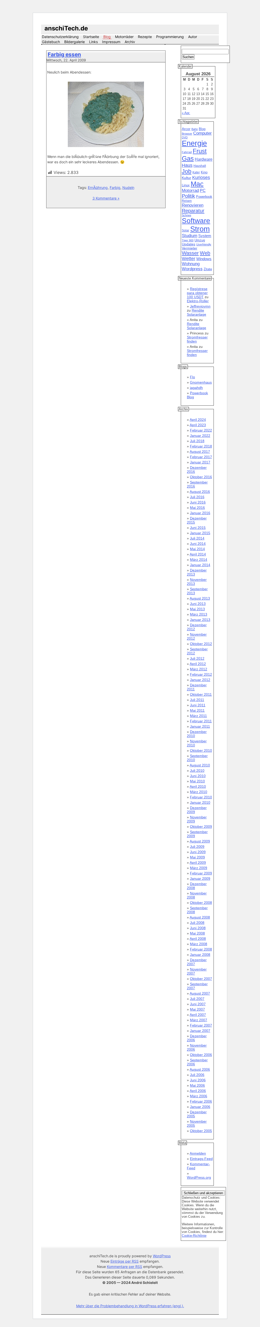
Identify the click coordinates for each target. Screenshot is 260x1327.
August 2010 (200, 765)
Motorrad (190, 190)
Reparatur (193, 210)
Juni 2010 (198, 776)
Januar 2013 (200, 620)
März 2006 (198, 1096)
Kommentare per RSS (124, 1266)
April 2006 (198, 1091)
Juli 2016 (197, 497)
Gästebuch (51, 42)
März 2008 (198, 944)
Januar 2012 (200, 680)
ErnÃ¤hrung (98, 187)
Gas (188, 158)
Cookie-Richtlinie (194, 1236)
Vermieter (189, 248)
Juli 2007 (197, 999)
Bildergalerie (74, 42)
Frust (200, 151)
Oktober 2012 (201, 644)
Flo (192, 377)
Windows (204, 259)
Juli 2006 (197, 1075)
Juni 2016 (198, 502)
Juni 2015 (198, 528)
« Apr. (186, 113)
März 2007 (198, 1020)
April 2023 (198, 425)
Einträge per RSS (124, 1261)
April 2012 (198, 664)
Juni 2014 (198, 544)
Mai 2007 (197, 1009)
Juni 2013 (198, 604)
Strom (200, 229)
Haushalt (199, 166)
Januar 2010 (200, 802)
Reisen (187, 201)
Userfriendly (203, 244)
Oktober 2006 (201, 1055)
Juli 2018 (197, 441)
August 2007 (200, 993)
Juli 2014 (197, 538)
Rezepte (145, 36)
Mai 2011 (197, 710)
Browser (187, 133)
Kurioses (201, 177)
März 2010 (198, 792)
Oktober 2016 (201, 477)
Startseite (91, 36)
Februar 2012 (201, 674)
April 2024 (198, 420)
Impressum (111, 42)
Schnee (186, 215)
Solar (185, 230)
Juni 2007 (198, 1004)
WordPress (162, 1256)
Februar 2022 (201, 430)
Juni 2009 (198, 852)
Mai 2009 (197, 857)
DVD (185, 137)
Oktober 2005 (201, 1131)
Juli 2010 (197, 770)
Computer (202, 133)
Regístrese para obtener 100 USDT (197, 293)
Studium (189, 235)
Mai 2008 (197, 933)
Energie (194, 143)
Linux (186, 185)
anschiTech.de (66, 28)
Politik (188, 196)
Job (186, 171)
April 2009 (198, 862)
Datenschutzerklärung (60, 36)
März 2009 (198, 868)
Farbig (115, 187)
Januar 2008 (200, 955)
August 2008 (200, 917)
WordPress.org (199, 1177)
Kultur (186, 178)
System (204, 236)
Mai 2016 (197, 508)
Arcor (186, 129)
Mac (197, 184)
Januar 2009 (200, 878)
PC (203, 190)
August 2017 (200, 452)
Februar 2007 (201, 1025)
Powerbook (204, 197)
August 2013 (200, 598)
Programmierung (170, 36)
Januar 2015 (200, 533)
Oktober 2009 (201, 826)
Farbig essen (64, 54)
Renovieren (192, 205)
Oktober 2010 (201, 750)
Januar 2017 (200, 462)
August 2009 (200, 841)
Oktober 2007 (201, 979)
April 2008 (198, 939)
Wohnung (191, 263)
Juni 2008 (198, 928)
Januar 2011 (200, 726)
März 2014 (198, 560)
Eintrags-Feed (201, 1159)
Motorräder (124, 36)
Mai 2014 (197, 549)
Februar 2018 (201, 446)
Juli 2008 (197, 923)
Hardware (204, 159)
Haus (187, 165)
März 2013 (198, 614)
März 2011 (198, 716)
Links (93, 42)
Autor (192, 36)
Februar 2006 (201, 1101)
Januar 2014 (200, 565)
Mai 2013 (197, 609)
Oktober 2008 (201, 903)
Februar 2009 (201, 873)
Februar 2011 (201, 721)
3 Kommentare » (106, 198)
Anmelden (198, 1153)
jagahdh (196, 388)
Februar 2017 (201, 457)
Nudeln (128, 187)
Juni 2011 (197, 705)
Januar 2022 (200, 436)
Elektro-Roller (198, 301)
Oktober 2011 (201, 694)
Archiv (130, 42)
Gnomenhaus (201, 382)
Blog (107, 36)
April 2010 (198, 786)
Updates (188, 244)
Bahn (194, 129)
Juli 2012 (197, 658)
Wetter (188, 258)
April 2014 (198, 554)
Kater (196, 172)
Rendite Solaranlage (196, 312)
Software (196, 221)
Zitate (208, 269)
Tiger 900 (187, 240)
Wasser (190, 253)
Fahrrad (187, 152)
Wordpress (192, 268)
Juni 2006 (198, 1080)
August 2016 (200, 492)
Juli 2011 (197, 700)
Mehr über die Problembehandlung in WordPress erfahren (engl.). (130, 1306)
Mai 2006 (197, 1085)
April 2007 (198, 1015)
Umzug (199, 240)
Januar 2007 (200, 1031)
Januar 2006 (200, 1107)
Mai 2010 (197, 781)
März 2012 (198, 669)
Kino (204, 172)
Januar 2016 (200, 513)
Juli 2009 (197, 847)
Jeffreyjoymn (200, 306)
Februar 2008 (201, 949)
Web (205, 253)
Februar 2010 (201, 797)
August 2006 (200, 1069)
